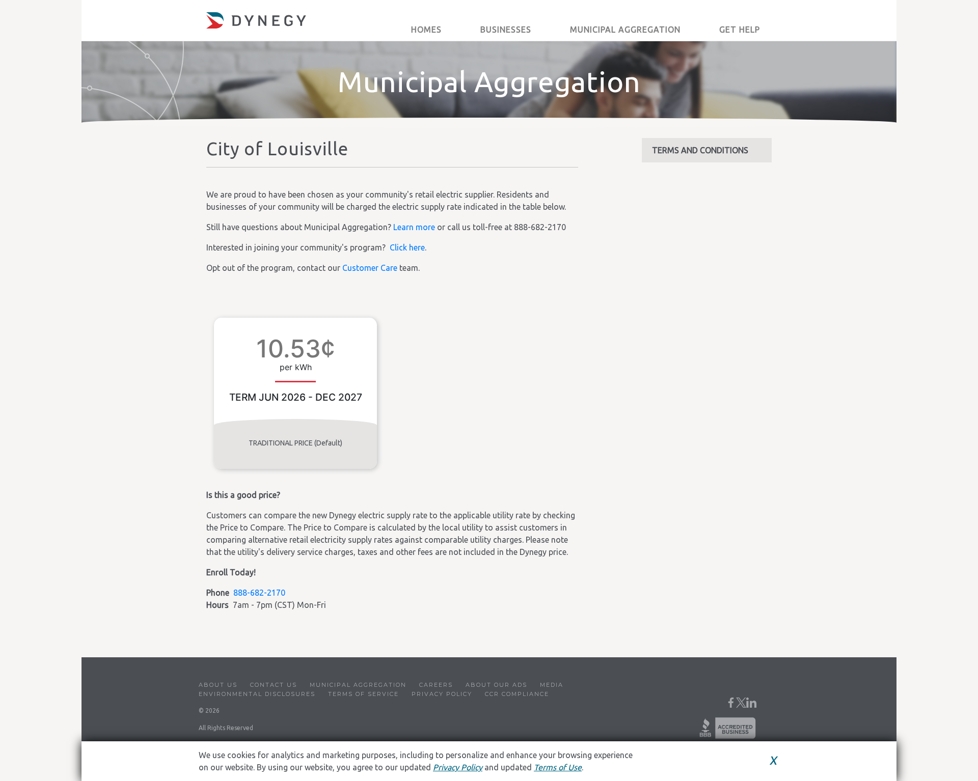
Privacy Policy (442, 694)
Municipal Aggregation (358, 684)
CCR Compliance (517, 694)
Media (551, 684)
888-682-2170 (259, 592)
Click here (407, 247)
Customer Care (369, 267)
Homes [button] (426, 29)
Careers (436, 684)
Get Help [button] (739, 29)
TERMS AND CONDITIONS (700, 150)
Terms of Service (363, 694)
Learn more (414, 227)
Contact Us (273, 684)
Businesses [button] (505, 29)
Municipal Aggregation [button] (625, 29)
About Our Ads (496, 684)
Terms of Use (558, 767)
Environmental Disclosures (257, 694)
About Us (218, 684)
